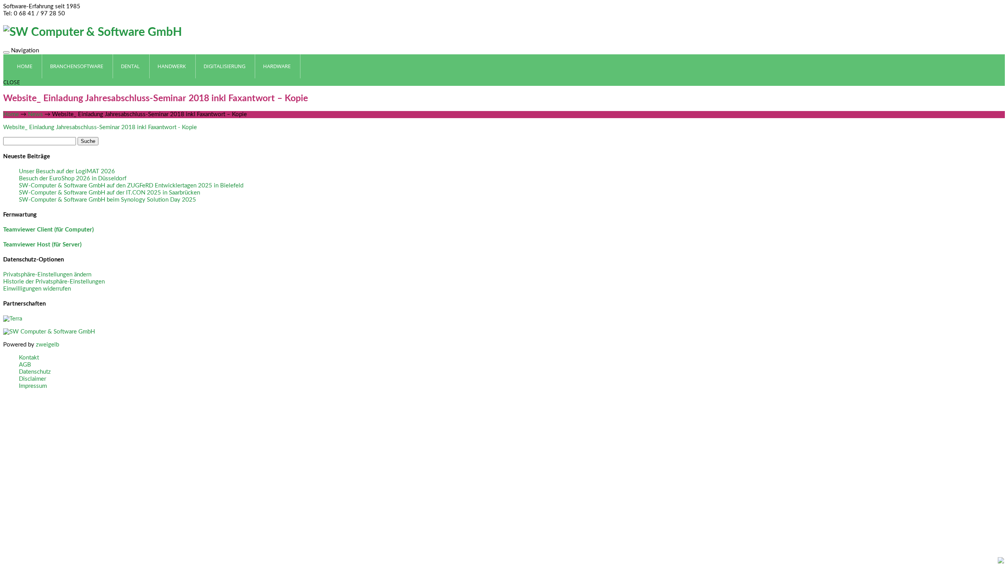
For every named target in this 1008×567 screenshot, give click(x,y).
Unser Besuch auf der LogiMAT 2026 (67, 171)
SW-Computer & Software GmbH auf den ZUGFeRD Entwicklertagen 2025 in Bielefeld (131, 186)
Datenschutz (35, 372)
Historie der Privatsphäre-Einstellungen (54, 282)
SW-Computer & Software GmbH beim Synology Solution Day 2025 (107, 200)
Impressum (33, 386)
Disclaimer (32, 379)
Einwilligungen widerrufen (37, 289)
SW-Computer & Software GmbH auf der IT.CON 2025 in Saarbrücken (109, 193)
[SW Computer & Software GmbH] (92, 32)
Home (11, 114)
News (35, 114)
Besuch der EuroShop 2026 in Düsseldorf (72, 179)
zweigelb (47, 345)
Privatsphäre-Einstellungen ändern (47, 275)
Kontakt (29, 358)
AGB (25, 365)
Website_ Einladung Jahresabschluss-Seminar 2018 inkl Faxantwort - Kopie (100, 127)
